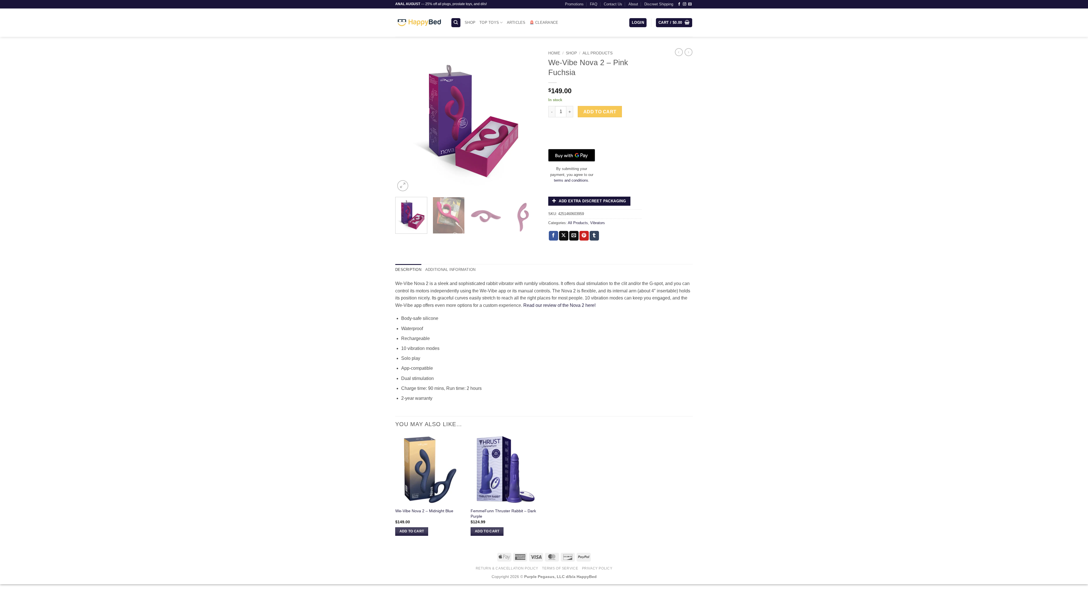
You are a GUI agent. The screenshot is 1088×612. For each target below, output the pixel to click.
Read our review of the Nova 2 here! (559, 305)
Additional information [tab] (450, 269)
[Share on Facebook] (553, 236)
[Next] (530, 120)
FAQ (593, 4)
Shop (470, 22)
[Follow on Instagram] (684, 4)
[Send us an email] (690, 4)
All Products (598, 53)
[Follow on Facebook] (679, 4)
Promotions (574, 4)
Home (554, 53)
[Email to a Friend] (574, 236)
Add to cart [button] (412, 531)
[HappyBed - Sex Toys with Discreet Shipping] (418, 23)
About (633, 4)
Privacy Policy (597, 568)
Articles (516, 22)
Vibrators (597, 223)
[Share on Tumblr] (594, 236)
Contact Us (613, 4)
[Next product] (679, 52)
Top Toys (489, 22)
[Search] (455, 22)
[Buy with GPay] (571, 155)
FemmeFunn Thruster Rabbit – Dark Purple (503, 513)
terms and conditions (571, 180)
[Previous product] (688, 52)
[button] (638, 22)
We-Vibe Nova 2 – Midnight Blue (424, 511)
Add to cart (600, 111)
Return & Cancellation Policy (507, 568)
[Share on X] (563, 236)
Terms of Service (560, 568)
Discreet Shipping (658, 4)
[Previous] (405, 120)
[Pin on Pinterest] (584, 236)
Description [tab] (408, 269)
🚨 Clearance (544, 22)
